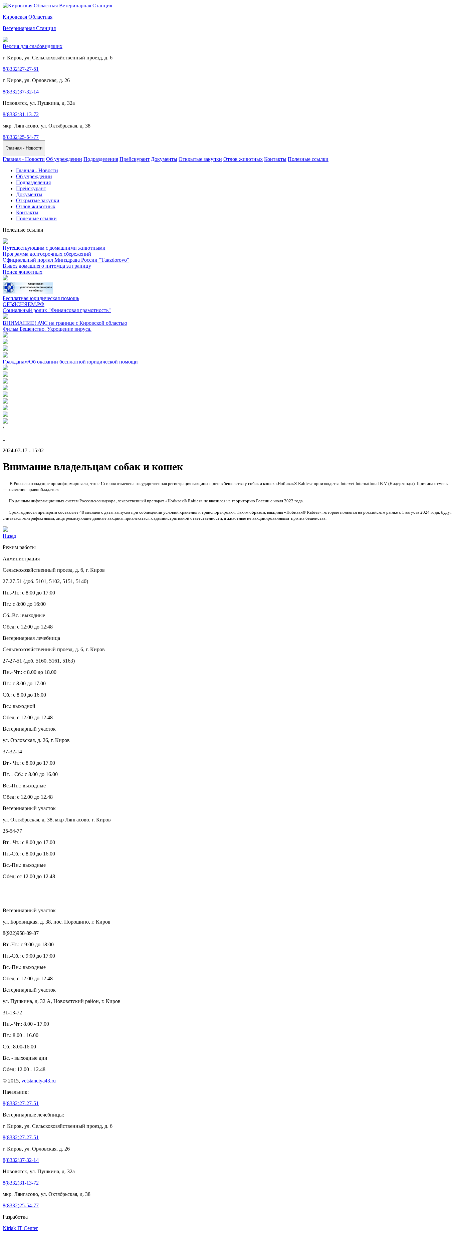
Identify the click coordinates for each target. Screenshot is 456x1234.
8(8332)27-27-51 (21, 69)
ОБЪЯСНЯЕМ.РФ (23, 304)
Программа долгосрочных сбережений (47, 254)
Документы (164, 159)
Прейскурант (135, 159)
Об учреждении (64, 159)
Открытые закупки (200, 159)
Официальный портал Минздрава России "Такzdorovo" (66, 260)
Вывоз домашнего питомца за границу (47, 266)
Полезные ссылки (308, 159)
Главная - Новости (24, 159)
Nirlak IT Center (20, 1228)
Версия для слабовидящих (32, 46)
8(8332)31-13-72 (21, 114)
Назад (9, 536)
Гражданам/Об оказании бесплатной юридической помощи (70, 361)
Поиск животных (22, 272)
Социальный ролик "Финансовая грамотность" (57, 310)
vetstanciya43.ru (38, 1080)
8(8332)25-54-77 (21, 137)
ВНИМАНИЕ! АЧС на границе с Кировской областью (65, 323)
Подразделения (100, 159)
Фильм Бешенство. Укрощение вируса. (47, 329)
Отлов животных (243, 159)
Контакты (275, 159)
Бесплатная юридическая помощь (41, 298)
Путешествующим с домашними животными (54, 248)
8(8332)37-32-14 (21, 91)
